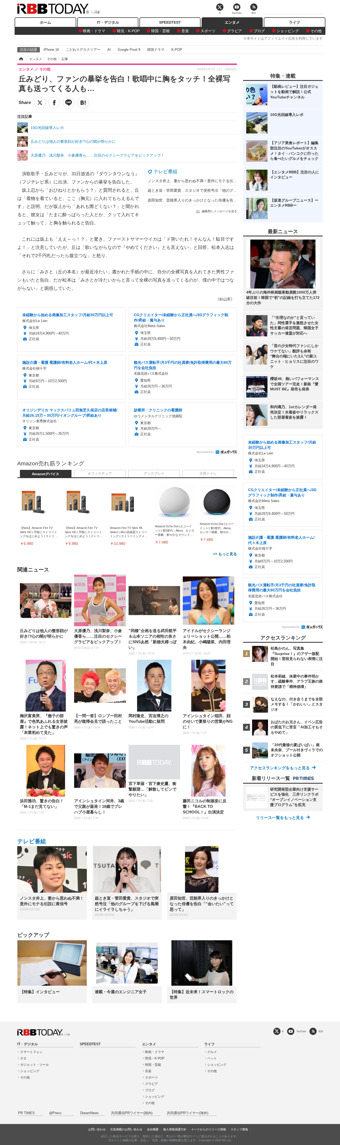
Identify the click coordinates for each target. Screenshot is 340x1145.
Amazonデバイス (45, 474)
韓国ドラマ (155, 50)
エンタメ (232, 22)
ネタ (23, 1058)
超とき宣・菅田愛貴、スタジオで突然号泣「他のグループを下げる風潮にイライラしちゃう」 (226, 190)
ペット (212, 1058)
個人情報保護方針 (174, 1129)
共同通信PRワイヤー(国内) (131, 1113)
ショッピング (288, 31)
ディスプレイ (154, 473)
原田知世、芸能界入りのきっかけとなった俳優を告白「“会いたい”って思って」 (214, 200)
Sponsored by (205, 451)
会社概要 (153, 1129)
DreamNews (89, 1113)
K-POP (176, 50)
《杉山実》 (225, 299)
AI (109, 50)
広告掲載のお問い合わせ (126, 1129)
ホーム (45, 22)
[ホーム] (20, 59)
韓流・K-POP (128, 31)
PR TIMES (26, 1113)
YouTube (301, 1031)
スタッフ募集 (239, 1129)
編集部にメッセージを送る (219, 211)
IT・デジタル (108, 22)
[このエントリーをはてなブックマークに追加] (83, 102)
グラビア (234, 31)
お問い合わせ (97, 1129)
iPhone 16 (51, 50)
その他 (316, 31)
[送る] (68, 102)
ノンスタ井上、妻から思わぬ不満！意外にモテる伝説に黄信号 (200, 181)
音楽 (185, 31)
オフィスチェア (100, 473)
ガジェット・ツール (34, 1065)
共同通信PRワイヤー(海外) (187, 1113)
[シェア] (54, 102)
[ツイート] (40, 102)
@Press (55, 1113)
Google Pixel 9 (129, 50)
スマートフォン (31, 1052)
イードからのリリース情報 (208, 1129)
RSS (321, 1031)
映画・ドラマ (94, 31)
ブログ (259, 31)
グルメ (212, 1052)
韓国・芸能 (160, 31)
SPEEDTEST (170, 22)
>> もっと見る (225, 554)
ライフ (294, 22)
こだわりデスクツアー (83, 50)
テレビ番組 (165, 171)
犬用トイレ (208, 473)
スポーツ (208, 31)
